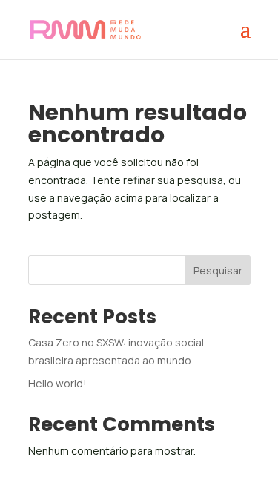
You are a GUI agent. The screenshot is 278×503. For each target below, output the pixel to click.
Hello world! (57, 383)
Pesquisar (217, 270)
